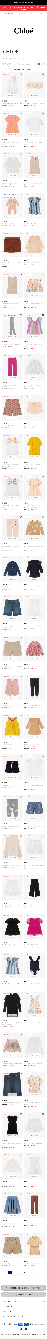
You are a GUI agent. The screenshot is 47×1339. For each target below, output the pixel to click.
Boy (40, 14)
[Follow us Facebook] (21, 1330)
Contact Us (8, 1307)
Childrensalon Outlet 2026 (20, 1334)
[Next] (37, 1272)
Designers (9, 14)
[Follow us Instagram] (26, 1330)
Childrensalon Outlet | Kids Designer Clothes (23, 8)
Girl (31, 14)
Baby (21, 14)
